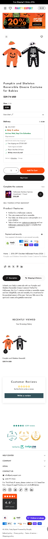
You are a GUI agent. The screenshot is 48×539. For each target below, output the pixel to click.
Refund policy (7, 533)
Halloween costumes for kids (18, 225)
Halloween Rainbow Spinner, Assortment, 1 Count (23, 193)
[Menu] (5, 8)
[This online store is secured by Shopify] (10, 243)
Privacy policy (18, 533)
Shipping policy (8, 536)
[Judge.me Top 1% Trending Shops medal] (36, 436)
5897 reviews (9, 507)
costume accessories (29, 222)
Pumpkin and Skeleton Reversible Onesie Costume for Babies (14, 358)
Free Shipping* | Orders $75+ (24, 2)
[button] (41, 8)
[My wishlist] (10, 8)
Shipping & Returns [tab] (35, 278)
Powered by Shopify (24, 529)
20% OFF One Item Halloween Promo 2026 (27, 254)
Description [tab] (13, 278)
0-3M (7, 107)
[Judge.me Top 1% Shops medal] (24, 436)
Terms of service (30, 533)
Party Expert (13, 529)
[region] (24, 2)
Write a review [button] (24, 395)
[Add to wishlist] (42, 37)
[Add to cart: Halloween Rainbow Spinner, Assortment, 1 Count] (40, 194)
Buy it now (24, 178)
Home (5, 254)
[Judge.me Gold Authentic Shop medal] (12, 436)
